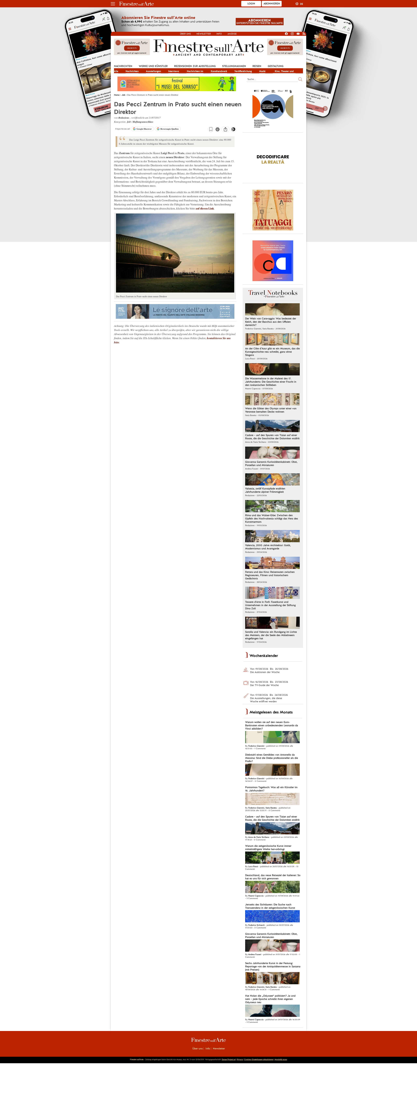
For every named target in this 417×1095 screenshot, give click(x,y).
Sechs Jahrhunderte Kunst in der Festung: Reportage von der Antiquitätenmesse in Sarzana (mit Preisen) (272, 966)
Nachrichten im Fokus (195, 71)
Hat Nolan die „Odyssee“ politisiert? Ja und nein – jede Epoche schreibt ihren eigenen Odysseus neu (270, 999)
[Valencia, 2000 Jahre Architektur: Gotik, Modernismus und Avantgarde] (272, 536)
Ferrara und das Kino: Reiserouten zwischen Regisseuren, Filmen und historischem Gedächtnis (270, 575)
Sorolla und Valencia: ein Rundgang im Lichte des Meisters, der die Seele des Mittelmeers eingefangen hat (271, 635)
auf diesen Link (205, 208)
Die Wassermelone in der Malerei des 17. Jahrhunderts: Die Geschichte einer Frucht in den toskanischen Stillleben (270, 382)
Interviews (173, 71)
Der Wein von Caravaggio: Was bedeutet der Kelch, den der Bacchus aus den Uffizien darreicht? (270, 322)
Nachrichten (123, 66)
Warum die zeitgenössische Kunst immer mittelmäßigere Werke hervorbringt (268, 847)
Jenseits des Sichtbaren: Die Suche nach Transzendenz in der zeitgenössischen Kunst (270, 906)
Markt (262, 71)
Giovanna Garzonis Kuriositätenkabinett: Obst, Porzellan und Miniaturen (271, 463)
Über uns (185, 33)
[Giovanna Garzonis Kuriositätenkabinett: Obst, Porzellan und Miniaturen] (272, 453)
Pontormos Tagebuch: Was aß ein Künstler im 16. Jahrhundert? (271, 789)
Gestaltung (275, 66)
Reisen (256, 66)
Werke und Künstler (153, 66)
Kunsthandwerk (219, 71)
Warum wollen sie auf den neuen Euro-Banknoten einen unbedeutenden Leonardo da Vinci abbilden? (271, 725)
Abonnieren (272, 3)
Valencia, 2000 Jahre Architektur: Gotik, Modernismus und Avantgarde (268, 547)
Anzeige (232, 33)
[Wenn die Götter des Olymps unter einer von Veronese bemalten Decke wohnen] (272, 399)
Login (251, 3)
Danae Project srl (229, 1059)
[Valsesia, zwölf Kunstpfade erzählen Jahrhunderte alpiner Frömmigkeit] (272, 479)
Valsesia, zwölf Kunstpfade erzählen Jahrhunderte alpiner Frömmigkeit (265, 490)
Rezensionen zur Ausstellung (195, 66)
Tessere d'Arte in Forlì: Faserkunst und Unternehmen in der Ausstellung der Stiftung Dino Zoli (270, 605)
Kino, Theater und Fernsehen (284, 71)
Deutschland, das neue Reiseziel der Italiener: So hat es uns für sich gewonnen (272, 877)
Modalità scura (281, 1059)
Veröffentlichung (243, 71)
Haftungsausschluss (143, 121)
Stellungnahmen (234, 66)
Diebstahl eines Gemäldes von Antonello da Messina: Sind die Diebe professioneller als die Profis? (271, 758)
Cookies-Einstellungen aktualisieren (258, 1059)
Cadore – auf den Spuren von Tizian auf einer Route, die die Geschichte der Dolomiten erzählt (272, 437)
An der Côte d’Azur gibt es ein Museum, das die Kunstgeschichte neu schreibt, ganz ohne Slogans (272, 352)
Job (129, 121)
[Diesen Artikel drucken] (218, 129)
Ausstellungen (153, 71)
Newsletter (203, 33)
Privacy (240, 1059)
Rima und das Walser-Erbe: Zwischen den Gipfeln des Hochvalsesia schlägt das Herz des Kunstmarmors (271, 518)
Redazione (124, 117)
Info (219, 33)
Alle (116, 71)
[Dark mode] (233, 130)
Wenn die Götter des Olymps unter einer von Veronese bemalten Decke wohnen (270, 410)
